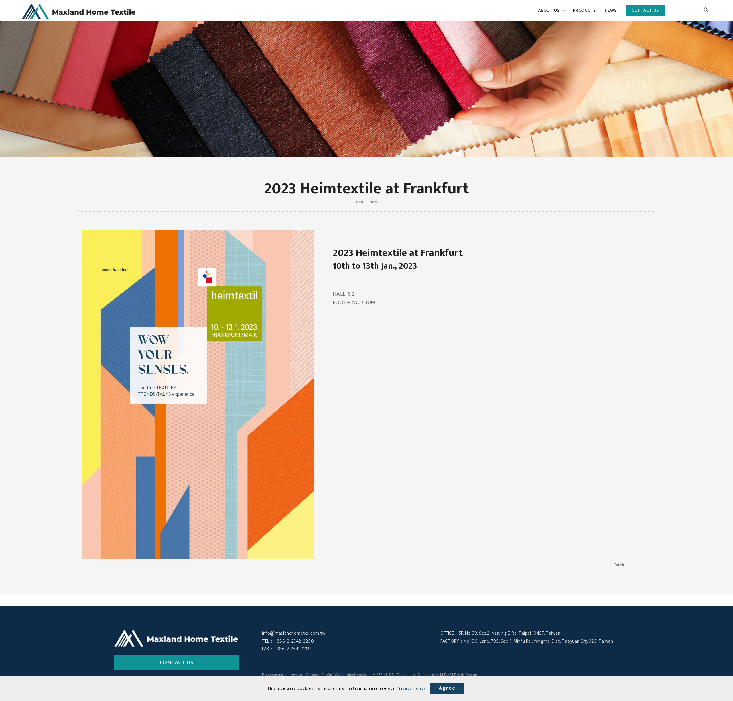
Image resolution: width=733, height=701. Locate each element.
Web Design (467, 675)
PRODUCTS (584, 10)
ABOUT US (549, 10)
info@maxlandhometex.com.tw (293, 633)
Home (359, 202)
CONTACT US (645, 10)
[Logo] (79, 11)
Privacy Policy (411, 688)
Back (619, 565)
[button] (706, 10)
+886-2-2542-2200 (294, 641)
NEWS (611, 10)
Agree (447, 688)
